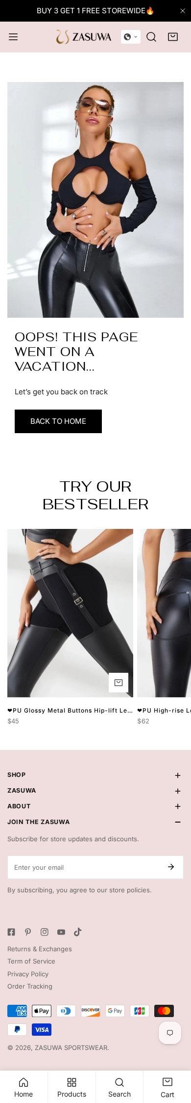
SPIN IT (95, 669)
